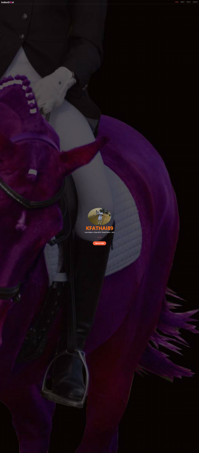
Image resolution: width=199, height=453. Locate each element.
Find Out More (99, 243)
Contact (195, 2)
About (182, 2)
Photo (189, 2)
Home (176, 2)
